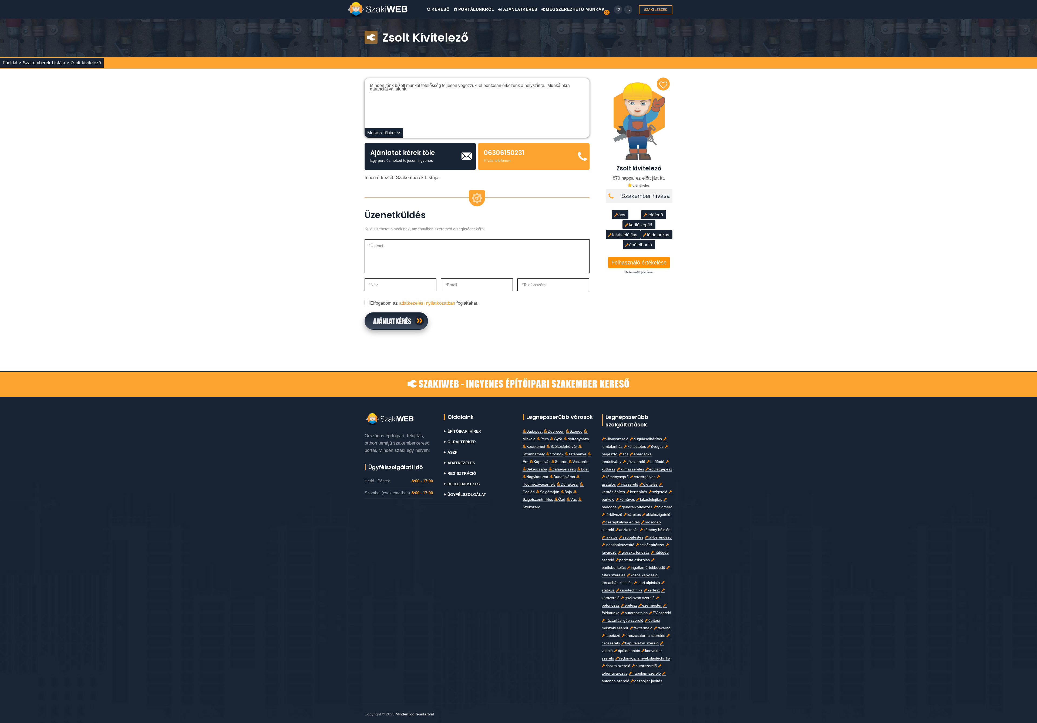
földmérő (664, 507)
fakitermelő (643, 628)
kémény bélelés (657, 530)
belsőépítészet (651, 545)
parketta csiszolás (634, 560)
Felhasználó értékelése (638, 262)
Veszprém (581, 462)
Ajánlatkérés (519, 9)
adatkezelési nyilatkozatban (427, 303)
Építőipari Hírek (464, 431)
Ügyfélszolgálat (466, 495)
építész (631, 605)
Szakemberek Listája (44, 62)
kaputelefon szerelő (642, 643)
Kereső (441, 9)
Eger (585, 469)
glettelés (650, 484)
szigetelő (659, 492)
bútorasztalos (636, 613)
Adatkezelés (461, 463)
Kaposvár (542, 462)
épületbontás (629, 651)
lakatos (611, 537)
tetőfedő (655, 214)
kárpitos (634, 515)
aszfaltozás (628, 530)
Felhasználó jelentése (639, 272)
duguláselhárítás (648, 439)
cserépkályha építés (622, 522)
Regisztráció (461, 474)
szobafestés (633, 537)
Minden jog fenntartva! (415, 714)
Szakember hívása (645, 196)
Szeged (576, 431)
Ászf (452, 452)
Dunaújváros (564, 477)
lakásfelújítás (624, 234)
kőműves (627, 499)
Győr (558, 439)
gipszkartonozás (635, 552)
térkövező (613, 515)
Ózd (561, 499)
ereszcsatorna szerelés (645, 636)
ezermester (652, 605)
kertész (654, 590)
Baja (568, 492)
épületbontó (640, 244)
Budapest (534, 431)
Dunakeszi (569, 484)
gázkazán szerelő (640, 598)
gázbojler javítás (648, 681)
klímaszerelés (632, 469)
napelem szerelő (646, 673)
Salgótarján (549, 492)
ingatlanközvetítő (619, 545)
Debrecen (556, 431)
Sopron (561, 462)
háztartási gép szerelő (624, 620)
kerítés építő (640, 224)
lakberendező (660, 537)
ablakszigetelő (658, 515)
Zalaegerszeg (564, 469)
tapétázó (612, 636)
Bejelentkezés (463, 484)
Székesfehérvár (563, 447)
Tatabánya (577, 454)
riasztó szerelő (617, 666)
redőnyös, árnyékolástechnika (644, 658)
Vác (573, 499)
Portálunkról (476, 9)
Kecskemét (535, 447)
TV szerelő (662, 613)
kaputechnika (631, 590)
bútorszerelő (646, 666)
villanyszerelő (616, 439)
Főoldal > (12, 62)
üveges (657, 447)
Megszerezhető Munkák (575, 9)
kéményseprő (617, 477)
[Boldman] (387, 9)
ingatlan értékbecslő (648, 568)
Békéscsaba (536, 469)
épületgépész (660, 469)
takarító (664, 628)
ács (621, 214)
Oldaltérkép (461, 442)
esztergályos (644, 477)
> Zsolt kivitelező (83, 62)
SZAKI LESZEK (655, 10)
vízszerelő (629, 484)
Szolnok (556, 454)
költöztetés (637, 447)
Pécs (544, 439)
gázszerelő (636, 462)
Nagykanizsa (537, 477)
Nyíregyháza (578, 439)
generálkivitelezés (637, 507)
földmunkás (658, 234)
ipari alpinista (649, 583)
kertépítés (638, 492)
